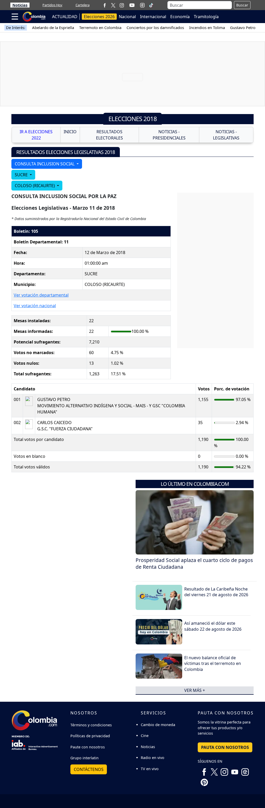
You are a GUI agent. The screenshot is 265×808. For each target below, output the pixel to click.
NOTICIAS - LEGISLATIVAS (226, 135)
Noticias (19, 5)
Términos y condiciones (91, 724)
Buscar (242, 5)
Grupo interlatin (84, 757)
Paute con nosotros (87, 746)
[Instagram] (122, 5)
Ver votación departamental (41, 295)
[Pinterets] (204, 780)
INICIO (70, 132)
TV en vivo (150, 768)
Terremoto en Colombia (100, 27)
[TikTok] (151, 5)
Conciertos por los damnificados (155, 27)
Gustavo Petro (242, 27)
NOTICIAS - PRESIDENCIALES (169, 135)
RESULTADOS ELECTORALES (109, 135)
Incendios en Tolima (207, 27)
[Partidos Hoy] (142, 5)
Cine (145, 735)
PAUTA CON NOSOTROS (225, 747)
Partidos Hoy (52, 5)
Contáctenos (89, 769)
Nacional (127, 16)
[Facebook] (104, 5)
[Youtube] (132, 5)
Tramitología (206, 16)
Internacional (153, 16)
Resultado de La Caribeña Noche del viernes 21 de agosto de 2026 (216, 592)
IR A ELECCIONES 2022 (36, 135)
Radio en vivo (152, 757)
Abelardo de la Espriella (53, 27)
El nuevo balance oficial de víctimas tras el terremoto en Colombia (212, 663)
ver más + (194, 690)
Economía (180, 16)
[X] (113, 5)
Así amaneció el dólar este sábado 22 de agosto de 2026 (212, 626)
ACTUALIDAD (64, 16)
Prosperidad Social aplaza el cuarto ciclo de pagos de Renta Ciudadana (194, 564)
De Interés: (15, 27)
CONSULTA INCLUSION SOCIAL (45, 164)
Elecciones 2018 (132, 118)
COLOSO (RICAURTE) (35, 185)
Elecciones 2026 (99, 16)
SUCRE (22, 175)
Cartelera (83, 5)
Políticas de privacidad (90, 735)
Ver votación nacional (35, 305)
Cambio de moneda (158, 724)
